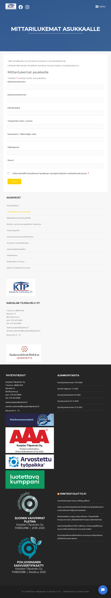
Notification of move (15, 261)
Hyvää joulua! (63, 401)
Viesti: (11, 160)
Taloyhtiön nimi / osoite (20, 121)
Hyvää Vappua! (64, 388)
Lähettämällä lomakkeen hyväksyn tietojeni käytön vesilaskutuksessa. (50, 173)
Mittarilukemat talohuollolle (19, 218)
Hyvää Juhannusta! (65, 382)
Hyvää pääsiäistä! (65, 395)
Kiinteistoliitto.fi (73, 493)
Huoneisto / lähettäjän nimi (22, 134)
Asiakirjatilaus (13, 205)
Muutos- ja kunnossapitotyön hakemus (24, 224)
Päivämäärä (14, 107)
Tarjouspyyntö (13, 230)
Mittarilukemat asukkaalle (19, 211)
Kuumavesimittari (17, 94)
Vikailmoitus (12, 255)
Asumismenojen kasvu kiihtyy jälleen (73, 500)
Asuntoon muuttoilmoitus (18, 243)
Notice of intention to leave (18, 267)
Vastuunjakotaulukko (16, 249)
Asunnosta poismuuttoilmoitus (20, 236)
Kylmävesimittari (16, 81)
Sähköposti (13, 147)
